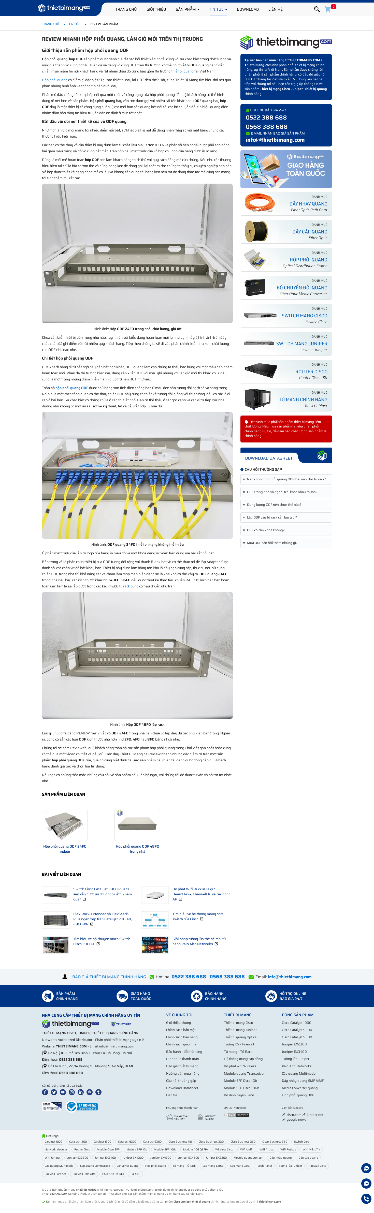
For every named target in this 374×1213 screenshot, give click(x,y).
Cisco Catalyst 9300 (297, 1037)
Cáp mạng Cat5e (213, 1166)
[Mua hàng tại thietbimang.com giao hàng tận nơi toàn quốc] (286, 168)
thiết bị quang (182, 71)
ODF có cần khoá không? (264, 530)
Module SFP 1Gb (136, 1149)
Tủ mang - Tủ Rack (238, 1051)
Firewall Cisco (317, 1166)
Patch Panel (264, 1166)
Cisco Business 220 (211, 1142)
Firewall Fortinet (55, 1174)
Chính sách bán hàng (182, 1037)
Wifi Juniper (52, 1158)
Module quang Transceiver (244, 1073)
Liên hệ (275, 9)
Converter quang (127, 1166)
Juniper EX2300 (294, 1044)
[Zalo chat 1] (366, 1169)
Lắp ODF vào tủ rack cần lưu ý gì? (270, 517)
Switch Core (301, 1142)
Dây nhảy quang (280, 1158)
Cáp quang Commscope (95, 1166)
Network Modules (56, 1149)
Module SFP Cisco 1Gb (240, 1080)
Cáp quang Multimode (298, 1073)
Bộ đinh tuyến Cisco (239, 1095)
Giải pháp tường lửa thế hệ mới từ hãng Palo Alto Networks (199, 941)
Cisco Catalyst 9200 (297, 1029)
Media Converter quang (300, 1088)
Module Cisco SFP (108, 1149)
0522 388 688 (266, 117)
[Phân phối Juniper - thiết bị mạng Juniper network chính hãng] (286, 344)
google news (296, 1119)
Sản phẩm (186, 9)
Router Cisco (82, 1149)
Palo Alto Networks (296, 1066)
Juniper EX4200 (133, 1158)
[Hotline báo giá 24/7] (366, 1199)
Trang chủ (126, 9)
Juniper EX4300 (160, 1158)
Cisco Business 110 (180, 1142)
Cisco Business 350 (274, 1142)
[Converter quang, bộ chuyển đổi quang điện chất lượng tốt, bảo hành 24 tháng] (286, 288)
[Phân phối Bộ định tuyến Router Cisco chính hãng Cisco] (286, 372)
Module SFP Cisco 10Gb (241, 1088)
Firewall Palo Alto (84, 1174)
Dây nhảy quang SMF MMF (303, 1080)
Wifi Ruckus (288, 1149)
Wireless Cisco (224, 1149)
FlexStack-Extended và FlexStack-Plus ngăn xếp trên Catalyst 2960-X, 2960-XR (102, 919)
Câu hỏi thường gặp (181, 1080)
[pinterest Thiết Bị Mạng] (91, 1091)
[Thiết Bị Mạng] (64, 9)
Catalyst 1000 (53, 1142)
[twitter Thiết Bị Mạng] (55, 1091)
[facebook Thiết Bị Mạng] (46, 1091)
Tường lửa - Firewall (239, 1044)
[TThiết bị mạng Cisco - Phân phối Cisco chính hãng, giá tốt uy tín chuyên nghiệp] (286, 316)
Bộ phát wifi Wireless (240, 1066)
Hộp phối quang (54, 80)
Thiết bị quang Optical (240, 1037)
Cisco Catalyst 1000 (296, 1022)
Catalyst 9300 (152, 1142)
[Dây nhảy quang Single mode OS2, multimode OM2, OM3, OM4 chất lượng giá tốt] (286, 204)
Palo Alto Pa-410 (113, 1174)
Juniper (297, 89)
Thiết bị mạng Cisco (275, 89)
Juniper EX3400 (294, 1051)
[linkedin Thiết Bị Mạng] (82, 1091)
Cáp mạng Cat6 (240, 1166)
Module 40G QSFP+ (195, 1149)
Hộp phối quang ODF (298, 1095)
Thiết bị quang (315, 89)
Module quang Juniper (248, 1158)
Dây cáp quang (308, 1158)
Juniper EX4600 (188, 1158)
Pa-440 (135, 1174)
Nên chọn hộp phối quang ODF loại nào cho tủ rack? (285, 479)
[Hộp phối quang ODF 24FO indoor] (65, 824)
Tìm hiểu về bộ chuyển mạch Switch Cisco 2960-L (101, 941)
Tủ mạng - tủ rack (184, 1166)
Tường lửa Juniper (295, 1058)
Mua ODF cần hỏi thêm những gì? (271, 543)
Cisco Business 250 (243, 1142)
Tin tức (217, 9)
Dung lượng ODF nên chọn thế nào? (272, 504)
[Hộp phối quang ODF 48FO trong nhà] (137, 824)
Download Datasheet (182, 1088)
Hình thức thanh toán (182, 1058)
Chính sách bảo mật (181, 1029)
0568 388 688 (267, 126)
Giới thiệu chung (178, 1022)
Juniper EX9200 (216, 1158)
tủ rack (124, 586)
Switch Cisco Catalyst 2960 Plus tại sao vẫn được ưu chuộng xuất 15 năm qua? (102, 894)
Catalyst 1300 (102, 1142)
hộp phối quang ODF (71, 388)
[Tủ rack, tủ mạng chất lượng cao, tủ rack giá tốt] (286, 400)
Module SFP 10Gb (165, 1149)
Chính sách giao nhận (182, 1044)
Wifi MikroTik (311, 1149)
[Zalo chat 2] (366, 1184)
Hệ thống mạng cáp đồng (243, 1058)
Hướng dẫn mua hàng (182, 1073)
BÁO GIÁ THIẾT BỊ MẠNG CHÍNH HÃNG (109, 977)
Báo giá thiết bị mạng (182, 1066)
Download (248, 9)
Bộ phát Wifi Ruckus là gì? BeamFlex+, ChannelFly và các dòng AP (201, 894)
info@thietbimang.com (275, 140)
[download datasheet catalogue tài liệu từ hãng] (286, 455)
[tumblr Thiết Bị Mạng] (99, 1091)
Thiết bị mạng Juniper (240, 1029)
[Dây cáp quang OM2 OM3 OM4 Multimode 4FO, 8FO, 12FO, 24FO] (286, 232)
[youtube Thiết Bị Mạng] (64, 1091)
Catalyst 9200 (127, 1142)
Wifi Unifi (246, 1149)
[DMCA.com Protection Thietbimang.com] (236, 1115)
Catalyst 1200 (78, 1142)
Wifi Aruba (267, 1149)
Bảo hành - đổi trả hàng (184, 1051)
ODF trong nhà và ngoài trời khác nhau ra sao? (281, 492)
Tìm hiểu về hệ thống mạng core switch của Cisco (198, 916)
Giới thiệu (156, 9)
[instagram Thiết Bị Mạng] (73, 1091)
